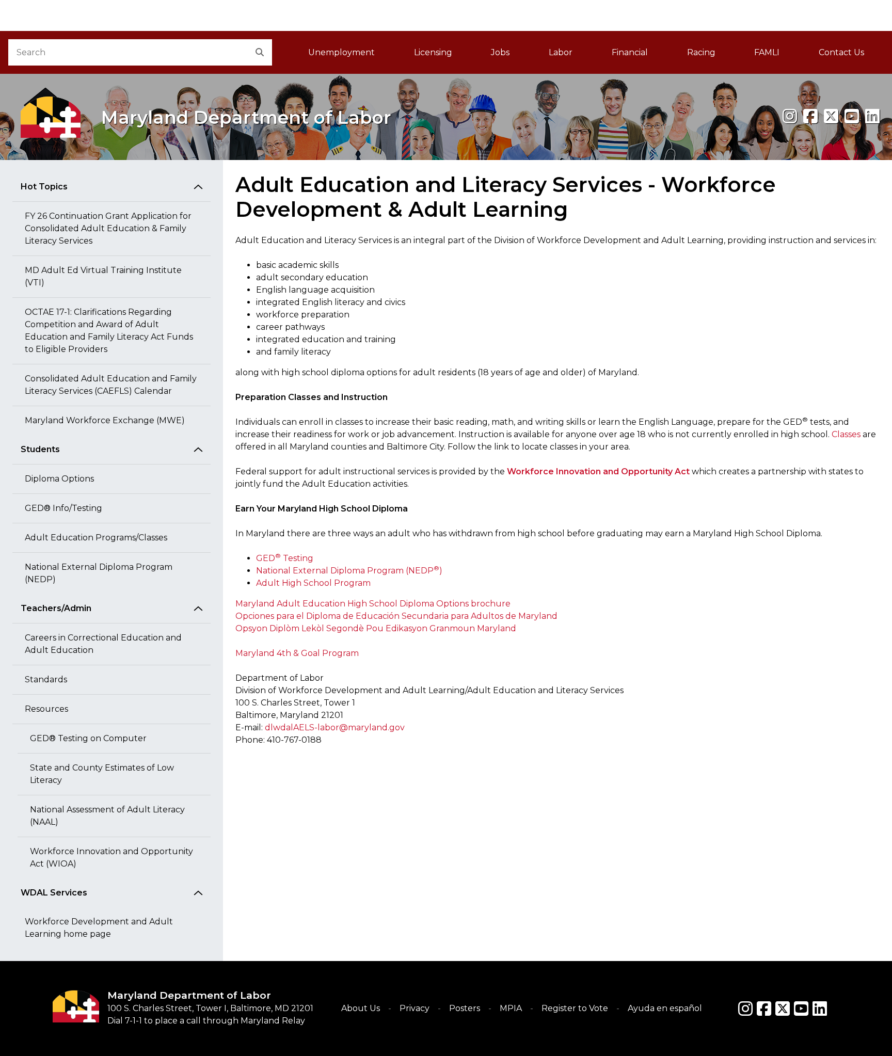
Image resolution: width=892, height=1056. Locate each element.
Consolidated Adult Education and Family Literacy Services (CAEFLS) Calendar (111, 385)
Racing (701, 52)
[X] (831, 116)
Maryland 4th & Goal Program (297, 653)
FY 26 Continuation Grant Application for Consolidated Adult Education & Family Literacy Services (108, 228)
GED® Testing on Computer (88, 738)
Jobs (500, 52)
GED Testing (284, 558)
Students (40, 449)
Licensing (433, 52)
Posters (464, 1008)
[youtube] (852, 116)
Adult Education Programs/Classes (96, 537)
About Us (360, 1008)
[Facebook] (810, 116)
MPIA (511, 1008)
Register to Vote (574, 1008)
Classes (846, 434)
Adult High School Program (313, 583)
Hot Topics (44, 186)
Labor (560, 52)
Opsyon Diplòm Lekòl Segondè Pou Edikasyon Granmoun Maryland (375, 628)
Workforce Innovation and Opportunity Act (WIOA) (111, 857)
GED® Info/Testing (63, 508)
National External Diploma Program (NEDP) (98, 573)
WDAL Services (54, 893)
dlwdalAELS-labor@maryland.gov (335, 727)
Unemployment (341, 52)
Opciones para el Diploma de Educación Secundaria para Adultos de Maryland (396, 616)
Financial (630, 52)
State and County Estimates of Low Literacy (102, 774)
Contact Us (841, 52)
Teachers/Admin (56, 608)
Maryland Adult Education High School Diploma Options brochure (373, 604)
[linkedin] (872, 116)
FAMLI (776, 55)
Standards (46, 679)
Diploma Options (59, 479)
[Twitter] (782, 1008)
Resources (46, 709)
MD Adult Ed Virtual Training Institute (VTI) (103, 276)
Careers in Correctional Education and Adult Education (103, 644)
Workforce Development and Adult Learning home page (99, 928)
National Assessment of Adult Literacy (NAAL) (107, 816)
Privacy (414, 1008)
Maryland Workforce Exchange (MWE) (105, 420)
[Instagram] (790, 116)
